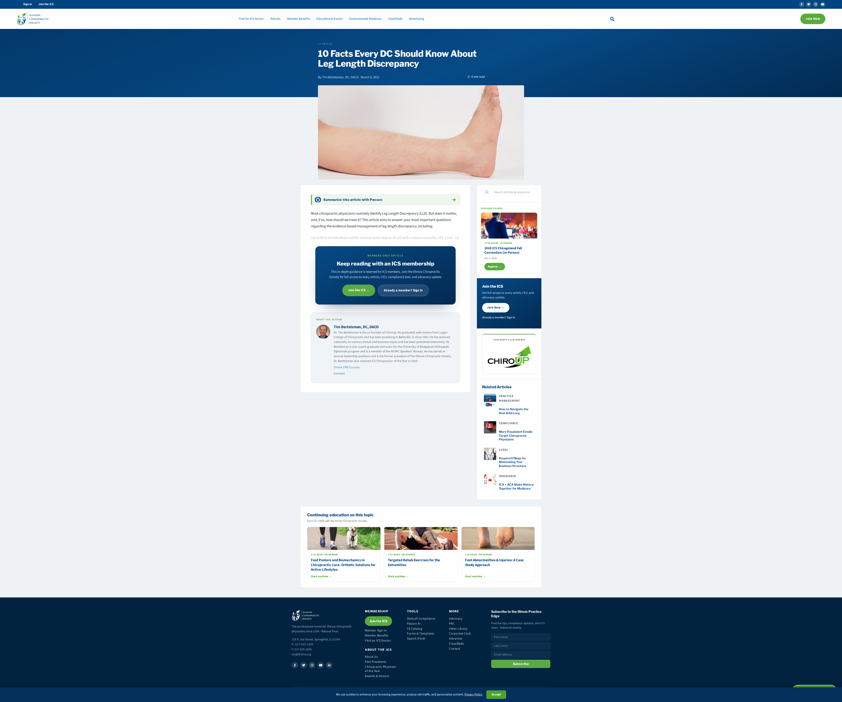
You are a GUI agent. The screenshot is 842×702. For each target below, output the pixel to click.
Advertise (455, 638)
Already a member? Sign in (403, 290)
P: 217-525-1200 (303, 644)
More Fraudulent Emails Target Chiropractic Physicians (515, 435)
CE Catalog (414, 629)
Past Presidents (376, 662)
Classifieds (395, 18)
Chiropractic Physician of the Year (380, 669)
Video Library (458, 629)
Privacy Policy (473, 694)
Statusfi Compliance (421, 618)
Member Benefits (298, 18)
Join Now (813, 18)
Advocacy (455, 618)
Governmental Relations (365, 18)
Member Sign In (376, 630)
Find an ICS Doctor (378, 640)
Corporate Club (460, 633)
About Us (371, 657)
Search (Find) (416, 638)
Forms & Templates (420, 633)
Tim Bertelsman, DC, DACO (356, 327)
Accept (496, 694)
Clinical (326, 44)
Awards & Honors (377, 676)
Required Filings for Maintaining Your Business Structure (512, 462)
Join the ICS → (358, 290)
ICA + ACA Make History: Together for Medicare (516, 486)
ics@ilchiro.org (301, 654)
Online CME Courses (347, 367)
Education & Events (329, 18)
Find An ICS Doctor (251, 18)
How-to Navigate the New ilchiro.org (513, 411)
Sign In (27, 4)
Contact (454, 649)
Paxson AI (414, 624)
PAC (452, 624)
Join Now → (496, 307)
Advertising (416, 18)
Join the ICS (46, 4)
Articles (275, 18)
